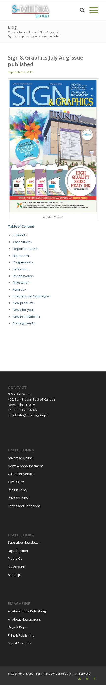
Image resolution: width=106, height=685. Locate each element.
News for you (24, 309)
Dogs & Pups (17, 627)
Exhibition (21, 269)
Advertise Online (20, 458)
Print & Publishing (21, 635)
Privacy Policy (18, 498)
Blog (12, 27)
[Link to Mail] (79, 679)
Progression (23, 262)
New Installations (26, 316)
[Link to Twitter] (87, 679)
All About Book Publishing (27, 611)
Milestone (21, 282)
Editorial (20, 235)
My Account (16, 566)
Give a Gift (16, 482)
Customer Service (21, 473)
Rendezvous (23, 276)
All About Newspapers (24, 619)
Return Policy (17, 490)
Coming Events (24, 323)
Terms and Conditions (24, 506)
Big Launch (22, 255)
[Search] (80, 10)
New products (24, 303)
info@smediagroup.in (33, 415)
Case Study (22, 242)
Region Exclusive (26, 248)
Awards (19, 289)
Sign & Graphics (20, 643)
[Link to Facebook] (94, 679)
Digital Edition (18, 550)
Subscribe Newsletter (24, 542)
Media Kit (15, 558)
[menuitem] (80, 10)
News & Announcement (25, 466)
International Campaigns (32, 296)
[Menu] (91, 10)
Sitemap (14, 574)
